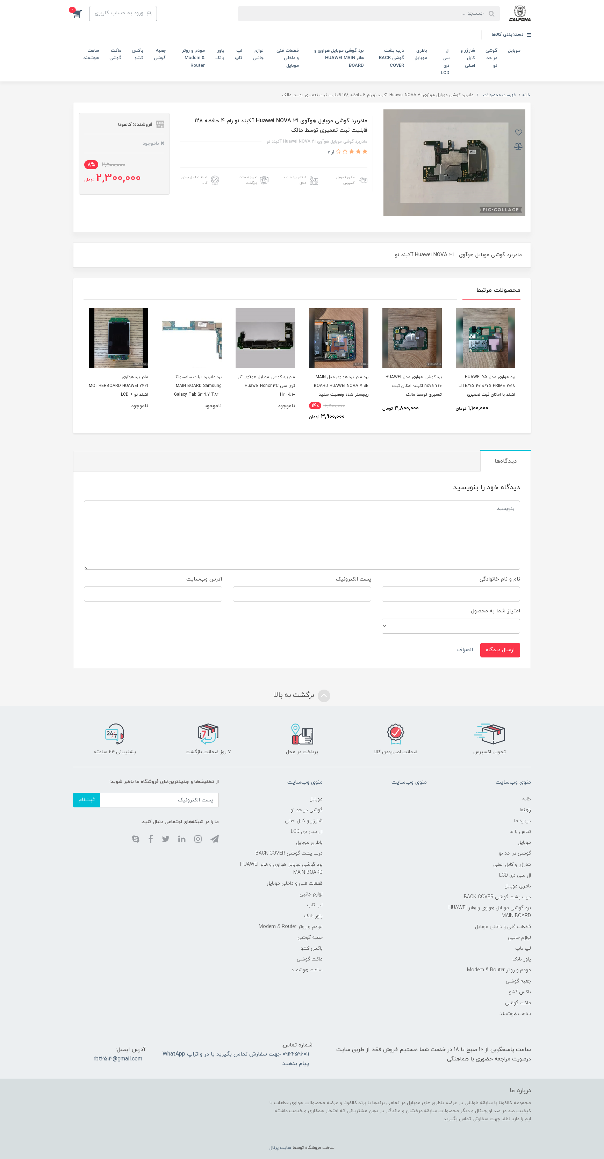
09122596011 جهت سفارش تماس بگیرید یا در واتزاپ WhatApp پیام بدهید (236, 1058)
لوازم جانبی (258, 54)
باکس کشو (137, 54)
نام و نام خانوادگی (500, 579)
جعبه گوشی (160, 54)
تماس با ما (520, 831)
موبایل (514, 51)
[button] (81, 13)
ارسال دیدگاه (500, 650)
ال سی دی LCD (445, 62)
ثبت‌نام (87, 800)
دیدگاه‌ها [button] (506, 461)
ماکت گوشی (115, 54)
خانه (526, 799)
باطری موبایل (421, 54)
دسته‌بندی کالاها (508, 34)
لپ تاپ (238, 54)
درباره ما (522, 821)
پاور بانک (219, 54)
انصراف (465, 650)
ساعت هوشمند (91, 54)
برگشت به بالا (295, 695)
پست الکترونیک (353, 579)
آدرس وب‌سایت (204, 579)
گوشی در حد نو (491, 58)
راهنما (525, 810)
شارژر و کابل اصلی (468, 58)
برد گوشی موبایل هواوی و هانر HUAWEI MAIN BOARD (339, 58)
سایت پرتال (280, 1148)
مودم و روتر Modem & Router (193, 58)
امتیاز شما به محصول (495, 611)
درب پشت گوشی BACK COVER (391, 58)
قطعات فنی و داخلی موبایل (287, 58)
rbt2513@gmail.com (118, 1059)
